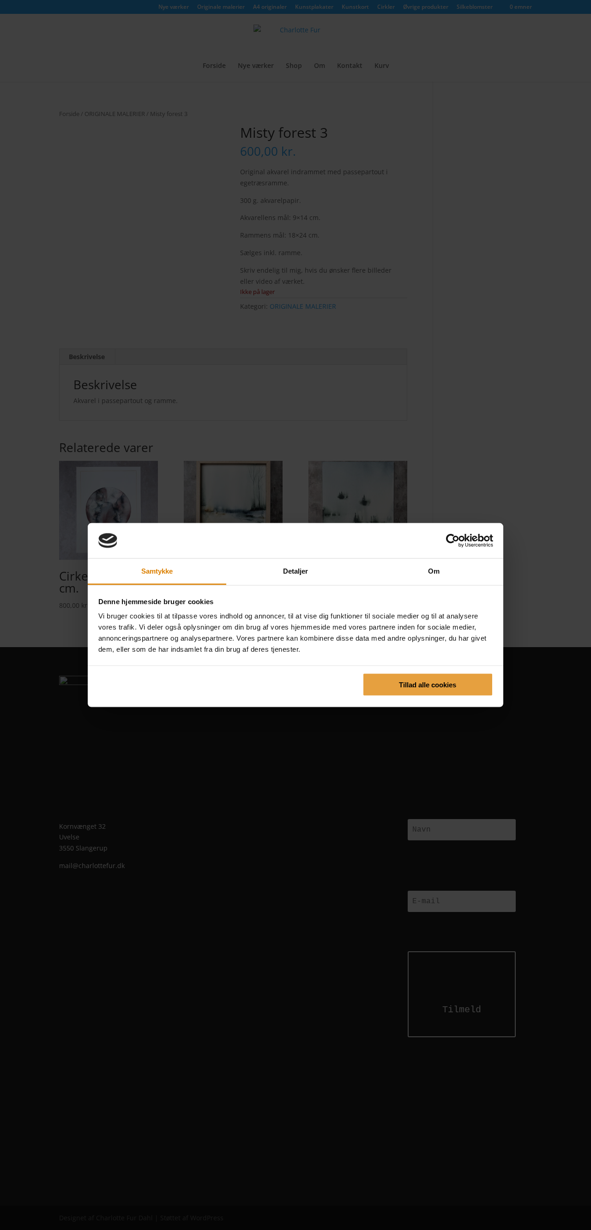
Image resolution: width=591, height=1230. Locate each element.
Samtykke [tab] (157, 571)
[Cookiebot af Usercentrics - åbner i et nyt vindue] (452, 540)
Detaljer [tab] (295, 571)
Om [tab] (434, 571)
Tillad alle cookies (427, 684)
